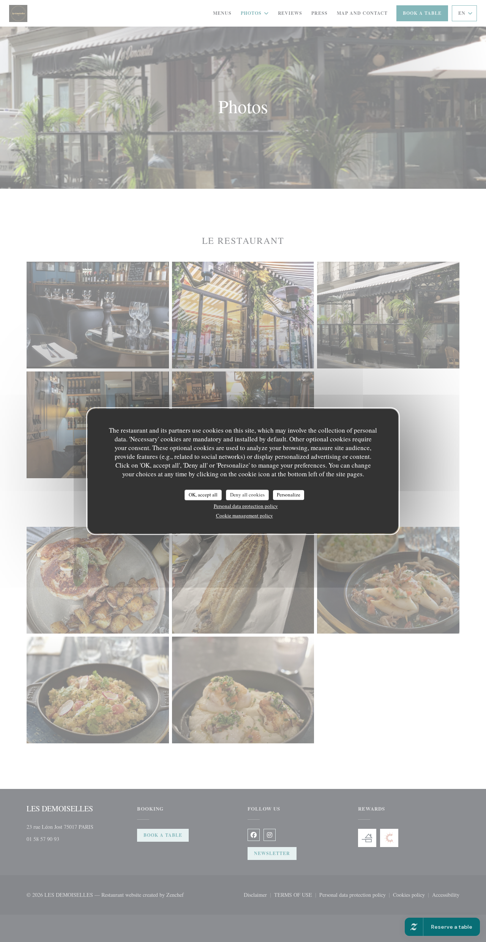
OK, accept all (203, 494)
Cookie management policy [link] (244, 515)
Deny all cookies (247, 494)
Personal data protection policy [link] (246, 506)
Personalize (288, 494)
